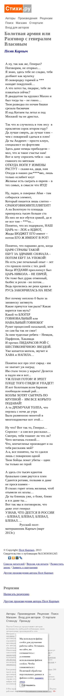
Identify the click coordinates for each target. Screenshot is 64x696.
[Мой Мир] (17, 558)
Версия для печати (37, 563)
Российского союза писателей (38, 691)
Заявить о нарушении (25, 567)
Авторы (10, 18)
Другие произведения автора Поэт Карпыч (28, 572)
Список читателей (14, 563)
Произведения (27, 18)
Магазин (21, 22)
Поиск (9, 22)
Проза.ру (24, 620)
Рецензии (46, 18)
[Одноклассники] (13, 558)
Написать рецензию (16, 594)
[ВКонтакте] (10, 558)
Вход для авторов (17, 27)
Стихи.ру (11, 620)
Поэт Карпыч (16, 51)
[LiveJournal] (21, 558)
